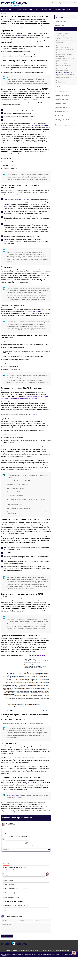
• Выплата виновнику (61, 82)
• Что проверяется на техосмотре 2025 (65, 54)
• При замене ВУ (60, 56)
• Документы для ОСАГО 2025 (63, 33)
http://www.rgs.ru (16, 795)
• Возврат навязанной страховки (64, 68)
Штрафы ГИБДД (60, 103)
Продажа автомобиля (62, 95)
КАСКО (57, 87)
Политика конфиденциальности (61, 950)
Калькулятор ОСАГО (6, 9)
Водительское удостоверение (64, 125)
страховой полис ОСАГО (10, 341)
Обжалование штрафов (62, 107)
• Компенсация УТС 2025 (62, 70)
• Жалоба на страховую (61, 51)
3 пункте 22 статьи (35, 311)
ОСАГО (57, 29)
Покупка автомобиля (62, 91)
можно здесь (34, 414)
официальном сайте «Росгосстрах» (11, 466)
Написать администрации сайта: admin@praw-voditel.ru (20, 950)
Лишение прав (60, 25)
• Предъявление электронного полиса (65, 52)
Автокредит (59, 115)
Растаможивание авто (62, 111)
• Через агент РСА (60, 35)
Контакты (37, 950)
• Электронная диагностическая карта (65, 58)
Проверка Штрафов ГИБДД (24, 9)
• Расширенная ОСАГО (61, 63)
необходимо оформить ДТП (23, 199)
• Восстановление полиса (62, 47)
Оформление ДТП (61, 21)
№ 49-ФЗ (43, 39)
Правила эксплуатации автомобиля (62, 120)
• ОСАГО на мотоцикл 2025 (62, 39)
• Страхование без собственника (64, 37)
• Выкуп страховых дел (61, 81)
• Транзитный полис (61, 62)
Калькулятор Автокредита (43, 9)
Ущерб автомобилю (61, 99)
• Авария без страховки (62, 60)
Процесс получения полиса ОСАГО (31, 782)
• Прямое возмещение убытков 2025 (65, 49)
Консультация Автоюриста (62, 9)
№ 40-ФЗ (14, 35)
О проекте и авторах (47, 950)
